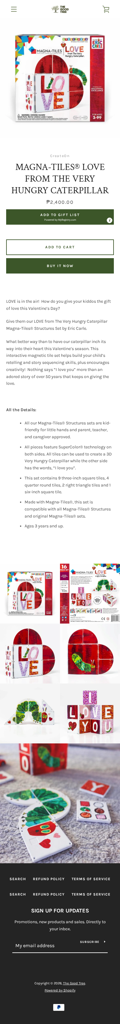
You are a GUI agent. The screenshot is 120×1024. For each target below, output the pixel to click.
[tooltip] (109, 220)
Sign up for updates (60, 910)
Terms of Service (91, 879)
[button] (60, 217)
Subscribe (89, 942)
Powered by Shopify (60, 990)
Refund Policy (49, 879)
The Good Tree (74, 983)
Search (18, 879)
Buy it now (60, 266)
